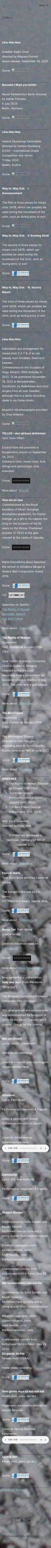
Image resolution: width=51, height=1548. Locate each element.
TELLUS (23, 490)
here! (5, 1128)
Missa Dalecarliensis (31, 968)
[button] (6, 1071)
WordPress (32, 1536)
